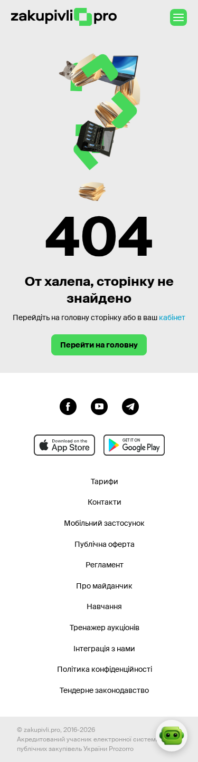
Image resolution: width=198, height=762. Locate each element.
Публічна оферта (104, 544)
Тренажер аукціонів (104, 627)
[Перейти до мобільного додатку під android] (134, 445)
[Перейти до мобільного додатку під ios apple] (64, 445)
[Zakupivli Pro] (64, 17)
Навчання (104, 606)
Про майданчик (104, 586)
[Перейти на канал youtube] (99, 405)
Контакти (104, 502)
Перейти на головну (99, 345)
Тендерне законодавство (104, 690)
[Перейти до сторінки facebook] (68, 405)
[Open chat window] (171, 735)
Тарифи (104, 481)
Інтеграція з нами (104, 648)
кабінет (172, 317)
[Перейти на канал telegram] (130, 405)
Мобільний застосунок (104, 523)
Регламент (105, 565)
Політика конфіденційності (104, 669)
